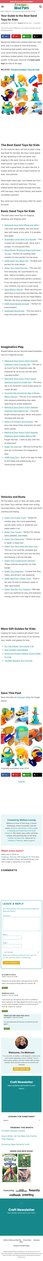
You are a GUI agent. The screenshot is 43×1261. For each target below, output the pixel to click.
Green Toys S (10, 571)
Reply (5, 987)
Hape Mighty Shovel (13, 289)
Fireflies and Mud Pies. (16, 838)
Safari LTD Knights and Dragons (18, 422)
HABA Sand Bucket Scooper (16, 304)
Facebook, (12, 841)
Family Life (8, 11)
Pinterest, (19, 841)
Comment (7, 916)
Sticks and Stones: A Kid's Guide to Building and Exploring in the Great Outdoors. (21, 830)
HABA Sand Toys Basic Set (16, 261)
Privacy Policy (27, 1240)
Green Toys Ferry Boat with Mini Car (20, 546)
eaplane (19, 571)
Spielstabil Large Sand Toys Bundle (20, 239)
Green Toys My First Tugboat (17, 589)
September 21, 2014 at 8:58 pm (13, 1017)
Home (2, 11)
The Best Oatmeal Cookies (13, 1131)
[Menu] (2, 7)
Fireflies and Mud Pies (21, 7)
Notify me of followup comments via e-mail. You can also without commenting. (19, 956)
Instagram (24, 857)
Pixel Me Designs (25, 1245)
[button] (39, 77)
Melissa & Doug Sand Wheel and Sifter (21, 225)
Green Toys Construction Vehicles (19, 561)
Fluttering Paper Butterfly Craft (15, 1144)
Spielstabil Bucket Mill (14, 311)
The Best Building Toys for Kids (18, 661)
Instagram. (31, 841)
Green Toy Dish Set (13, 447)
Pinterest (21, 697)
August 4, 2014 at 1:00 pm (10, 995)
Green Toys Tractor (13, 532)
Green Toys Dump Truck (15, 518)
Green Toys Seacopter (14, 539)
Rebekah (6, 993)
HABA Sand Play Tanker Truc (17, 578)
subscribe (12, 957)
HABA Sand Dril (11, 457)
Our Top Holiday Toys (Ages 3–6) (19, 646)
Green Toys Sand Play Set (16, 268)
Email (5, 943)
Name (5, 935)
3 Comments (36, 23)
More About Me (21, 1069)
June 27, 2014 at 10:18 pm (9, 976)
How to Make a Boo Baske (16, 650)
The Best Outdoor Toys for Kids (25, 69)
